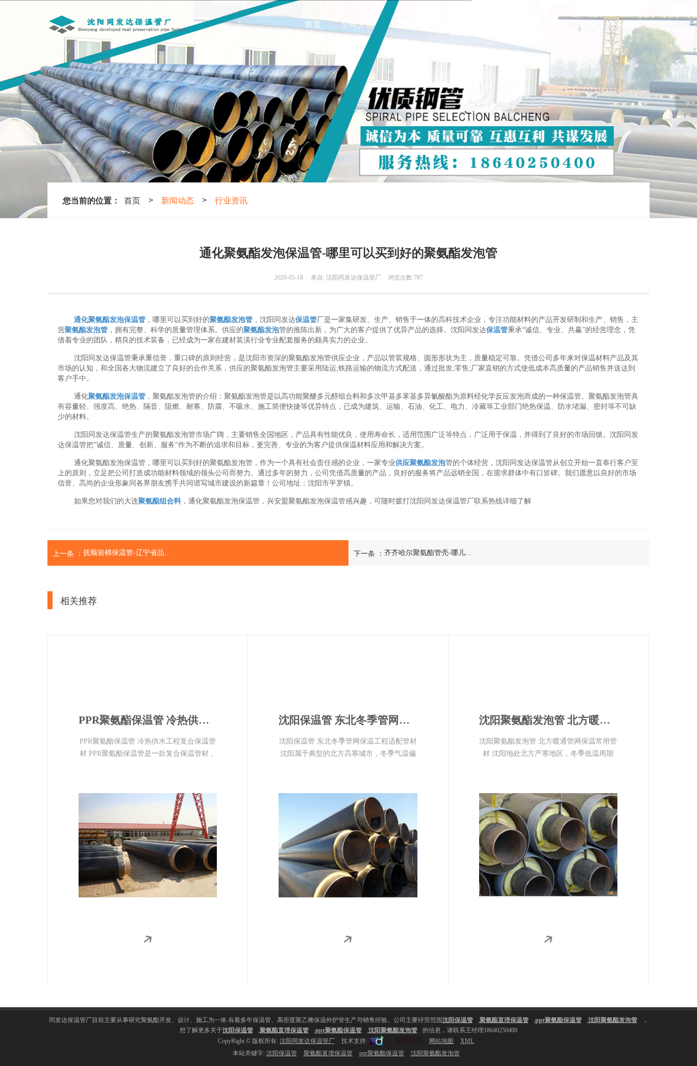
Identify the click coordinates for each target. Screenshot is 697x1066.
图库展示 (463, 24)
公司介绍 (357, 24)
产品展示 (410, 24)
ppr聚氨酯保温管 (381, 1053)
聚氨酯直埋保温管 (328, 1053)
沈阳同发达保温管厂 (307, 1041)
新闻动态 (517, 24)
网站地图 (441, 1041)
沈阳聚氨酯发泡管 (435, 1053)
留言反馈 (570, 24)
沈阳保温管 (281, 1053)
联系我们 (623, 24)
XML (467, 1041)
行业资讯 (231, 200)
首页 (313, 24)
